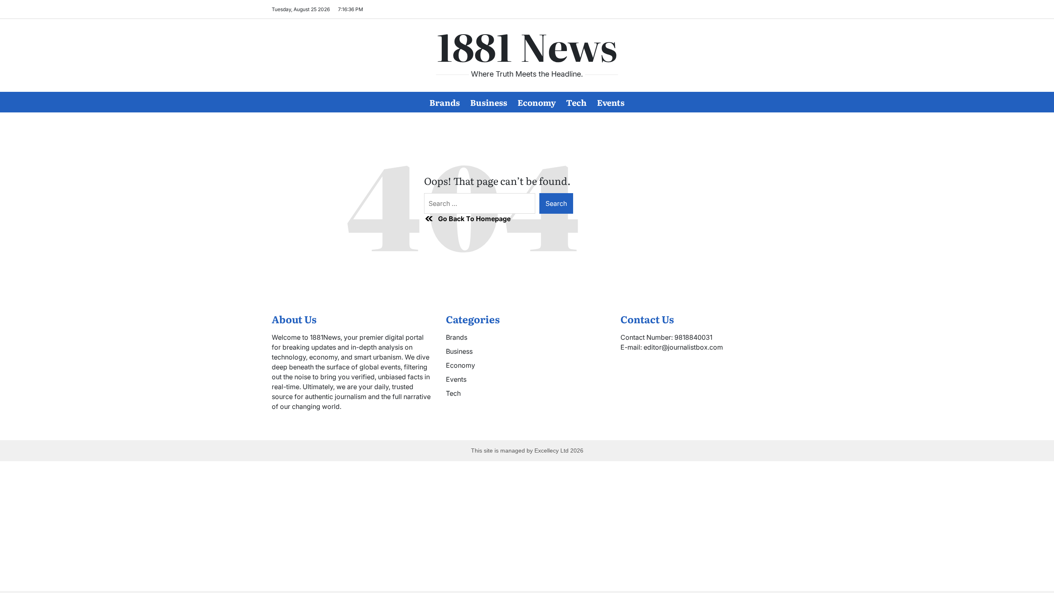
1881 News (527, 45)
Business (488, 102)
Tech (576, 102)
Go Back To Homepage (474, 219)
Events (611, 102)
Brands (444, 102)
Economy (537, 102)
